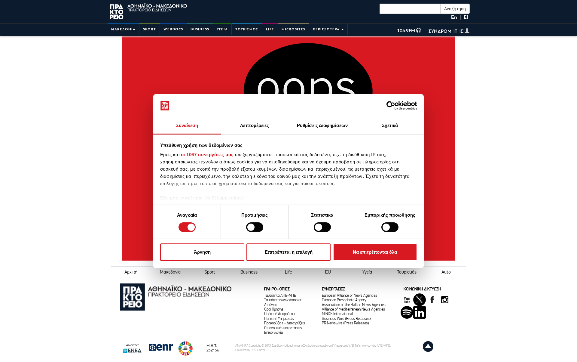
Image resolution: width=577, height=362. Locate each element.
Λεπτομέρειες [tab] (254, 125)
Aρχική (130, 272)
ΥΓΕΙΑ (222, 29)
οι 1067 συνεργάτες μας (207, 154)
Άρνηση (202, 252)
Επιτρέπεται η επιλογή (289, 252)
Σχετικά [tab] (390, 125)
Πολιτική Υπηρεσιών (279, 319)
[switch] (254, 227)
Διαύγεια (270, 305)
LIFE (270, 29)
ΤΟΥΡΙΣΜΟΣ (246, 29)
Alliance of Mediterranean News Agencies (353, 309)
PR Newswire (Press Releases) (345, 323)
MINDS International (337, 314)
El (466, 17)
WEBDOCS (173, 29)
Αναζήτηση (455, 8)
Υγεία (367, 272)
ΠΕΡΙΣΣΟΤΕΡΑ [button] (327, 29)
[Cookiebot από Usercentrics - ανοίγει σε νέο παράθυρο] (391, 105)
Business (249, 272)
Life (288, 272)
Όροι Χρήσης (273, 309)
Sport (209, 272)
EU (328, 272)
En (454, 17)
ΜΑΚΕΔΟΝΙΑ (123, 29)
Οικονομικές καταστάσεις (283, 328)
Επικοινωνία (273, 333)
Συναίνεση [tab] (187, 125)
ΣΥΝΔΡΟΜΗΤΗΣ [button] (447, 31)
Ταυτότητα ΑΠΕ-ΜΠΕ (280, 296)
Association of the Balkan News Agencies (354, 305)
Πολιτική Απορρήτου (279, 314)
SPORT (149, 29)
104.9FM (406, 31)
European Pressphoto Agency (344, 300)
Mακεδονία (170, 272)
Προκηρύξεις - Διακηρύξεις (284, 323)
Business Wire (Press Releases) (346, 319)
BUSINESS (200, 29)
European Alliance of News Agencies (349, 296)
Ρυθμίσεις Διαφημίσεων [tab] (322, 125)
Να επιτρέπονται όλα (375, 252)
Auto (446, 272)
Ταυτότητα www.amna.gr (282, 300)
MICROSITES (293, 29)
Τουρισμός (407, 272)
